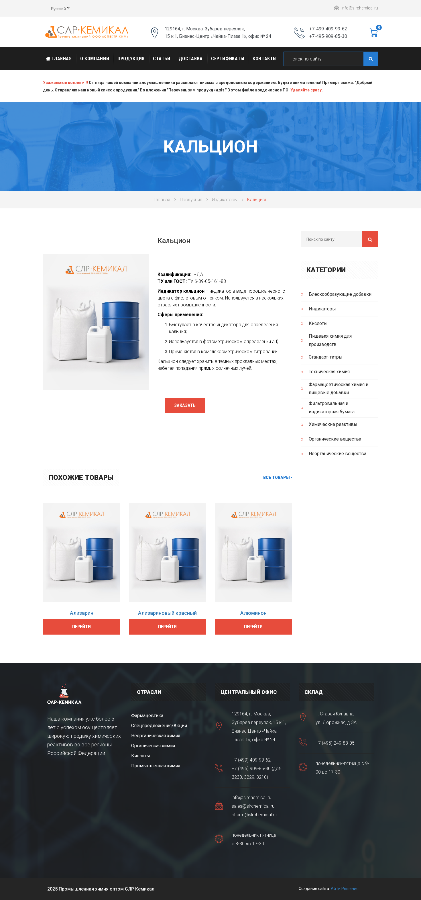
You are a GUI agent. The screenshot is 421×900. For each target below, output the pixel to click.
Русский (54, 9)
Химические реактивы (333, 424)
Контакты (265, 58)
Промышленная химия (155, 765)
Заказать (185, 405)
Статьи (161, 58)
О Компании (94, 58)
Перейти (81, 626)
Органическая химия (153, 745)
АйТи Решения (345, 888)
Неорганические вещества (337, 453)
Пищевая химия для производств (330, 340)
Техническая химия (329, 371)
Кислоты (318, 323)
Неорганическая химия (155, 735)
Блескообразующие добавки (340, 294)
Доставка (191, 58)
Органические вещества (335, 439)
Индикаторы (224, 199)
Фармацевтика (147, 715)
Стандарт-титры (326, 357)
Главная (61, 58)
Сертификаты (227, 58)
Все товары (277, 477)
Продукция (131, 58)
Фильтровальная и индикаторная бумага (332, 407)
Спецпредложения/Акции (159, 725)
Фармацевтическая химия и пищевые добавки (338, 389)
